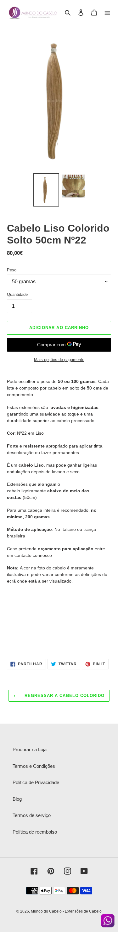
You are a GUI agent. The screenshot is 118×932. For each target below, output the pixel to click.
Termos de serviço (32, 815)
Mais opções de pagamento (59, 359)
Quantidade (17, 294)
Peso (11, 270)
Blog (17, 799)
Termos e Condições (34, 766)
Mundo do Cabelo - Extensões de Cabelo (66, 911)
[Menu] (107, 12)
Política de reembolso (35, 832)
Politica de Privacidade (36, 782)
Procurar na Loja (30, 749)
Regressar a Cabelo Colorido (63, 695)
